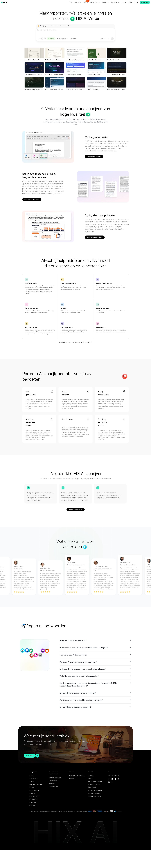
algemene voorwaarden (95, 790)
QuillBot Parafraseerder (104, 283)
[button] (95, 640)
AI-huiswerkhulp (34, 799)
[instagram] (109, 782)
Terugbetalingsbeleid (94, 793)
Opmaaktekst (62, 38)
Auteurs (90, 778)
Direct (101, 38)
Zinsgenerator (100, 327)
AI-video (31, 781)
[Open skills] (45, 38)
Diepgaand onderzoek (36, 784)
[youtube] (118, 779)
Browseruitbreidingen (55, 777)
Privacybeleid (92, 787)
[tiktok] (112, 782)
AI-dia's (31, 787)
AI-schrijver (32, 793)
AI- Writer (64, 308)
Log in (136, 2)
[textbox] (75, 32)
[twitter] (112, 779)
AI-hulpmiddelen (53, 786)
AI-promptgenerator (32, 327)
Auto (73, 38)
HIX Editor (52, 783)
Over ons (91, 775)
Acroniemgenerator (31, 308)
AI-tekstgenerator (31, 283)
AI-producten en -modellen (76, 775)
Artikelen (71, 778)
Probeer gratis (145, 2)
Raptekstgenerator (67, 327)
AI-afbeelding (33, 778)
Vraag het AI (32, 802)
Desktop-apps (53, 780)
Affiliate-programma (94, 784)
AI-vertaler (32, 805)
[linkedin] (115, 779)
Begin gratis (29, 755)
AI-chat (31, 775)
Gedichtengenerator (102, 308)
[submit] (112, 38)
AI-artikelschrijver (34, 796)
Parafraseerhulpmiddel (68, 283)
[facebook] (109, 779)
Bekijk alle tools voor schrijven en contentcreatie (74, 342)
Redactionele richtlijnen (95, 781)
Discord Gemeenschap (94, 796)
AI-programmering (34, 790)
